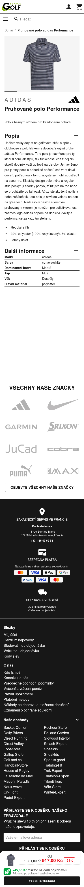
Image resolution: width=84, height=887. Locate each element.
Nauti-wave (13, 786)
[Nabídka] (5, 19)
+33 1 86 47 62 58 (42, 540)
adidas (18, 99)
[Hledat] (16, 19)
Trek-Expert (53, 770)
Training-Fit (53, 765)
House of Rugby (16, 770)
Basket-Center (15, 727)
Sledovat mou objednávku (24, 645)
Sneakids (51, 754)
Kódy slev (11, 656)
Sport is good (54, 759)
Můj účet (10, 634)
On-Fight (10, 792)
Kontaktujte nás (42, 526)
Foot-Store (12, 748)
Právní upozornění (18, 693)
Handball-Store (16, 765)
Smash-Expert (55, 743)
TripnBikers (53, 781)
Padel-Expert (14, 797)
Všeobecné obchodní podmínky (29, 683)
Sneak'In (51, 748)
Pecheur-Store (55, 727)
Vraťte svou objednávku (42, 610)
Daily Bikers (13, 732)
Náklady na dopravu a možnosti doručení (36, 704)
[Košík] (79, 6)
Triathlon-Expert (56, 775)
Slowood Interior (57, 738)
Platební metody (16, 699)
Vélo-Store (52, 786)
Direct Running (16, 738)
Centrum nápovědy (19, 639)
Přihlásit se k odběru (42, 848)
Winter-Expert (54, 792)
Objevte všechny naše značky (42, 487)
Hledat (25, 19)
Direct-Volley (14, 743)
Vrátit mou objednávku (21, 650)
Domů (8, 30)
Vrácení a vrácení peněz (23, 688)
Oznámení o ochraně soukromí (28, 710)
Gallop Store (14, 754)
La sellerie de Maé (18, 775)
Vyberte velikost (42, 881)
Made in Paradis (17, 781)
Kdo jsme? (12, 672)
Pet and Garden (56, 732)
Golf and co (13, 759)
